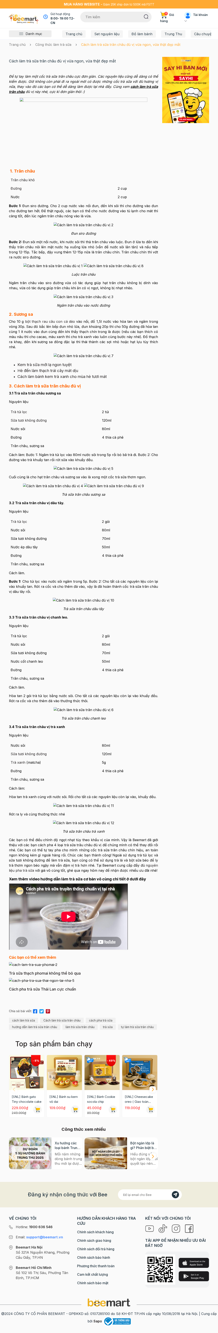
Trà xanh (18, 762)
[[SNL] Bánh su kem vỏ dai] (64, 1072)
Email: (39, 1237)
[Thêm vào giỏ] (37, 1109)
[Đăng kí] (175, 1194)
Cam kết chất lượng (92, 1274)
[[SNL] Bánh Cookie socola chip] (102, 1072)
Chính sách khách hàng (95, 1232)
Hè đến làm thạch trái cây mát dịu (47, 370)
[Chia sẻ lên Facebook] (35, 1010)
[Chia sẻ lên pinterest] (48, 1010)
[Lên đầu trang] (210, 1329)
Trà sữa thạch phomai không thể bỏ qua (45, 973)
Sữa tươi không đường (29, 420)
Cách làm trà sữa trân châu (61, 1020)
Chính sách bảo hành (93, 1257)
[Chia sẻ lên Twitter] (41, 1010)
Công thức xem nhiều (84, 1129)
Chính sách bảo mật (92, 1283)
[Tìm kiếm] (146, 16)
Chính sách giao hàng (94, 1240)
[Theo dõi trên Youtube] (150, 1228)
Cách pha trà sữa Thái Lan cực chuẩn (42, 989)
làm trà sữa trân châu (80, 1027)
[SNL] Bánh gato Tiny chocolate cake (27, 1099)
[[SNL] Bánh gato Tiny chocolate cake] (26, 1072)
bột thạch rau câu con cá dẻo (50, 321)
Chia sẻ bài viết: (20, 1011)
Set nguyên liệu (106, 34)
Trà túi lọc (19, 412)
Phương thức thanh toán (96, 1266)
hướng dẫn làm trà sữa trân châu (34, 1027)
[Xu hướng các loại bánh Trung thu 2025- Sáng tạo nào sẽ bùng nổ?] (30, 1153)
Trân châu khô (23, 180)
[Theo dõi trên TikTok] (163, 1228)
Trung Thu (173, 34)
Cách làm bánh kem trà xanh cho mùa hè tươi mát (62, 376)
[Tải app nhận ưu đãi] (185, 89)
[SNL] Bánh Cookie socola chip (101, 1099)
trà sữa (108, 1027)
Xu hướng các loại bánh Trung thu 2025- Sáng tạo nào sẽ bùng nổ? (67, 1145)
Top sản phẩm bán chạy (53, 1044)
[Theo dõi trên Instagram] (176, 1228)
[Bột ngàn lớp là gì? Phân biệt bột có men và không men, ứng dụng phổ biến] (106, 1153)
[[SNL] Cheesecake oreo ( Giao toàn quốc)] (139, 1072)
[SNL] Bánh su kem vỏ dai (63, 1099)
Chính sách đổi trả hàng (95, 1249)
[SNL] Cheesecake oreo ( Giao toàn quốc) (139, 1099)
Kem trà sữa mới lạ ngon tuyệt (44, 364)
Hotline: (34, 1227)
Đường (16, 188)
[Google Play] (194, 1276)
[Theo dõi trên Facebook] (189, 1228)
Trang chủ (74, 34)
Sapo (97, 1321)
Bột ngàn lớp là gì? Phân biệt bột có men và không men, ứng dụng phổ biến (144, 1145)
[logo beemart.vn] (109, 1302)
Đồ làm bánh (142, 34)
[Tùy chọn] (113, 1109)
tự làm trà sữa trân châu (137, 1027)
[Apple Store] (194, 1263)
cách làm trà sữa (23, 1020)
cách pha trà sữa (100, 1020)
